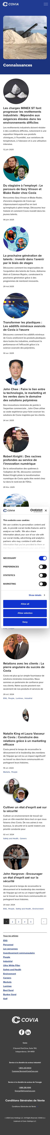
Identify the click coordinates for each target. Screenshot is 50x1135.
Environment (37, 908)
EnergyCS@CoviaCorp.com (25, 1091)
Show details (35, 595)
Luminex (19, 698)
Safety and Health (10, 838)
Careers (23, 838)
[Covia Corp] (10, 4)
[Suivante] (44, 921)
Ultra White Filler (11, 965)
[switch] (43, 567)
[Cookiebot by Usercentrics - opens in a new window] (31, 510)
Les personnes (10, 948)
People (11, 698)
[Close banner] (46, 511)
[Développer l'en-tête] (46, 4)
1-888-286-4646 (25, 1087)
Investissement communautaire (19, 953)
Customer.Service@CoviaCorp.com (25, 1071)
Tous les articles (10, 935)
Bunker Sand (9, 994)
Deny (25, 622)
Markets (6, 772)
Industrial (28, 698)
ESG (5, 698)
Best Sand (8, 990)
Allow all (25, 604)
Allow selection (25, 613)
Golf (5, 998)
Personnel (8, 944)
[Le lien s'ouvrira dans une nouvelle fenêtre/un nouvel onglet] (21, 1032)
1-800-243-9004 (25, 1068)
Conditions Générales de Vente (24, 1106)
